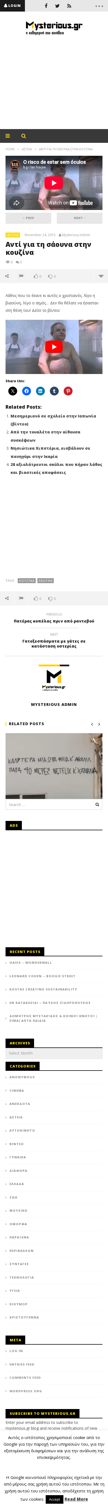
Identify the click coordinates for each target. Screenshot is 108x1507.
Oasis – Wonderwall (30, 962)
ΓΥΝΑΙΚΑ (17, 1157)
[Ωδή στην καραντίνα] (54, 769)
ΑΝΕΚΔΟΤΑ (19, 1104)
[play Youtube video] (54, 347)
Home (10, 149)
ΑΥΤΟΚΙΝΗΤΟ (22, 1130)
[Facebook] (46, 6)
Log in (16, 1351)
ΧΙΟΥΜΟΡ (18, 1304)
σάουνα (46, 580)
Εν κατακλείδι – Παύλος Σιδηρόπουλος (50, 1003)
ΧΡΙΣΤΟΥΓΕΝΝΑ (24, 1317)
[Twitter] (57, 6)
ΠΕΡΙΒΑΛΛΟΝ (21, 1251)
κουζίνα (27, 580)
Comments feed (25, 1377)
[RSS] (69, 6)
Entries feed (22, 1364)
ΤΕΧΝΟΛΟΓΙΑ (21, 1277)
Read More (76, 1499)
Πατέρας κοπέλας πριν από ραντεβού (54, 619)
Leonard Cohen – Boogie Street (42, 976)
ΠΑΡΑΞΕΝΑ (19, 1237)
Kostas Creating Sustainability (43, 989)
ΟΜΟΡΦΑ (18, 1224)
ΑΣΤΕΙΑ (27, 149)
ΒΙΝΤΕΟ (16, 1144)
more (101, 276)
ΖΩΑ (13, 1197)
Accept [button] (54, 1499)
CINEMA (16, 1090)
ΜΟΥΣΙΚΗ (18, 1210)
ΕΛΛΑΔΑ (16, 1184)
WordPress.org (25, 1391)
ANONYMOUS (22, 1077)
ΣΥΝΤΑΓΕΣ (19, 1264)
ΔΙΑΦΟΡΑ (18, 1171)
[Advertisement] (54, 82)
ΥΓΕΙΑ (14, 1290)
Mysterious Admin (76, 235)
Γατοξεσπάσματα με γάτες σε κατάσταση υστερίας (54, 641)
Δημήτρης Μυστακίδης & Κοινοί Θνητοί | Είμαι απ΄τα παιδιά (53, 1018)
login (14, 5)
